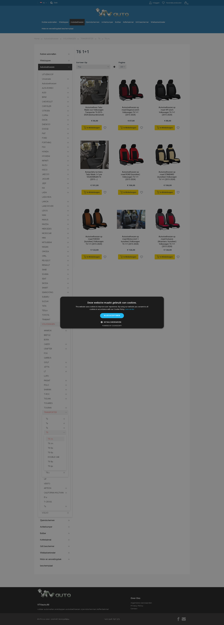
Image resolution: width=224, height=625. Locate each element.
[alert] (112, 312)
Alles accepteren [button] (112, 316)
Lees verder (129, 309)
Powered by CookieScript (112, 326)
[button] (112, 322)
